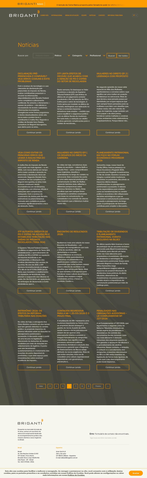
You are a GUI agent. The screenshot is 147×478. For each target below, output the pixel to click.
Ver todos (123, 56)
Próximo (98, 386)
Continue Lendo (34, 132)
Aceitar (136, 473)
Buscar (111, 56)
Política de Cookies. (76, 475)
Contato (102, 15)
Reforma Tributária (115, 15)
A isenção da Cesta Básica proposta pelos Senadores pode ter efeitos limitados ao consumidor (89, 5)
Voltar (41, 386)
